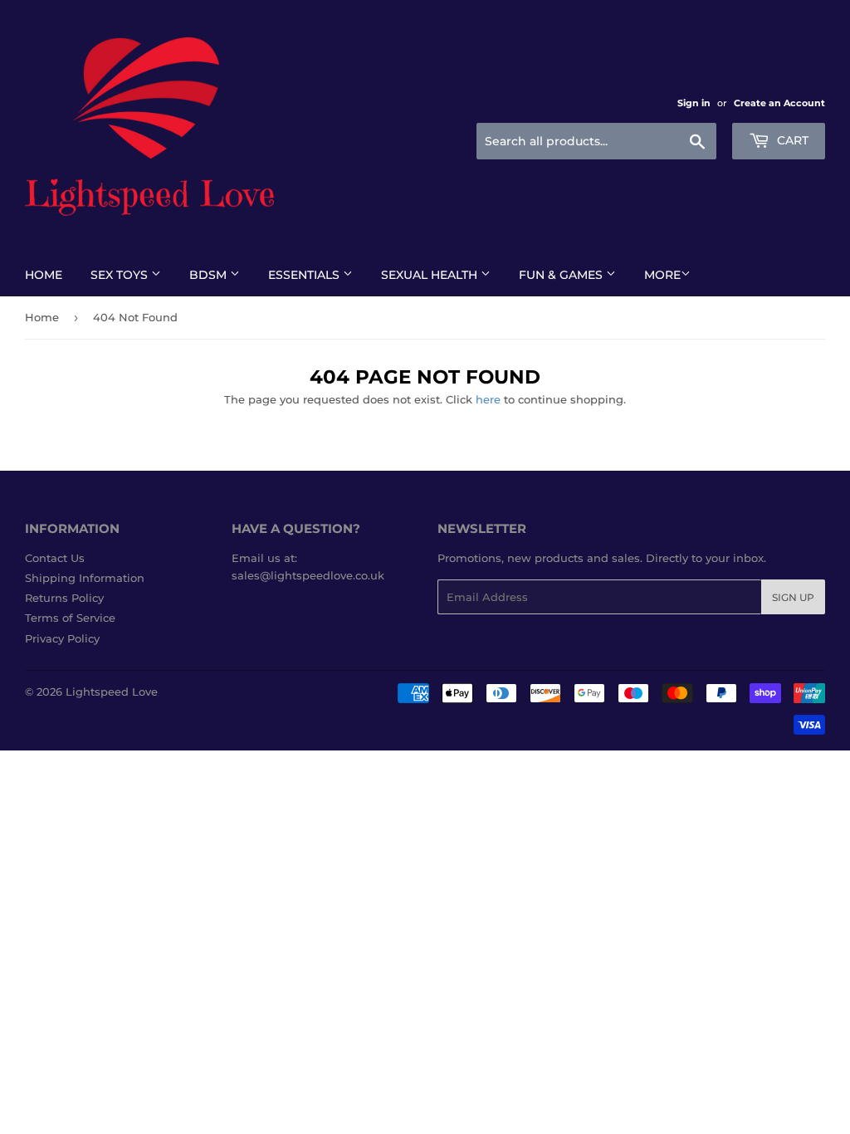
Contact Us (55, 558)
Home (43, 274)
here (488, 399)
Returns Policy (64, 597)
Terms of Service (70, 617)
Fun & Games (562, 274)
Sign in (694, 103)
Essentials (305, 274)
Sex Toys (120, 274)
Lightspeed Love (112, 691)
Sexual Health (431, 274)
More (662, 274)
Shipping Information (84, 577)
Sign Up (793, 597)
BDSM (209, 274)
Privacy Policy (62, 638)
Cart (791, 140)
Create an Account (779, 103)
